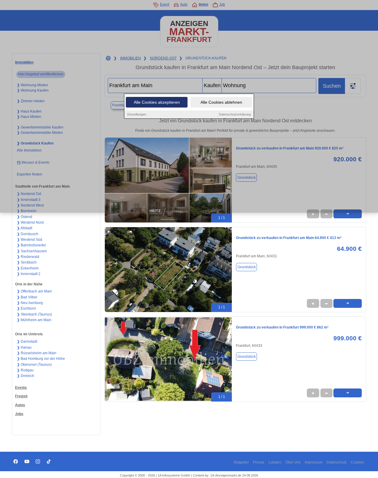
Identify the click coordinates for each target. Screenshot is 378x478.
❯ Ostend (24, 217)
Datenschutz (337, 462)
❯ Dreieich (25, 376)
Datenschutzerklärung (235, 114)
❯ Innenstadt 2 (28, 274)
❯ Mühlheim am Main (34, 320)
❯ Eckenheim (28, 268)
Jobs (19, 414)
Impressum (313, 462)
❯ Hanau (24, 347)
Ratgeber (241, 462)
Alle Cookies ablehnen (221, 102)
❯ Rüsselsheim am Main (36, 353)
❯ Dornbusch (27, 234)
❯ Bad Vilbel (27, 297)
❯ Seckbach (27, 262)
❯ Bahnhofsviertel (31, 245)
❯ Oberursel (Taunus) (34, 364)
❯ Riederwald (28, 257)
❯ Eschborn (26, 308)
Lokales (274, 462)
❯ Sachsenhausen (32, 251)
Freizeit (21, 396)
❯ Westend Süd (29, 240)
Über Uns (293, 462)
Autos (20, 405)
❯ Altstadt (24, 228)
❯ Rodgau (25, 370)
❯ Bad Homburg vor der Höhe (41, 359)
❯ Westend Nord (30, 222)
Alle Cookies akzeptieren (157, 102)
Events (21, 388)
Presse (258, 462)
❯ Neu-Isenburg (30, 303)
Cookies (357, 462)
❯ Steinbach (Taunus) (34, 314)
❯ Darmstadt (27, 341)
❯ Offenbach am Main (34, 291)
